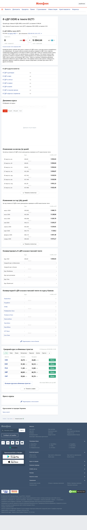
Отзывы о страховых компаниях (56, 483)
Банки (32, 9)
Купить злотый (70, 457)
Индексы (75, 9)
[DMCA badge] (77, 491)
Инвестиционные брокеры (73, 431)
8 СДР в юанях (7, 86)
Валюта (8, 9)
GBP (6, 372)
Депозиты (16, 9)
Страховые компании (72, 485)
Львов (16, 353)
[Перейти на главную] (43, 3)
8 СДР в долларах (8, 72)
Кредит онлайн (52, 434)
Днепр (38, 353)
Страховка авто (33, 485)
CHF (6, 376)
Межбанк (31, 433)
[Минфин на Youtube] (22, 442)
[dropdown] (49, 353)
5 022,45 (53, 187)
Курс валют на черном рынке (74, 455)
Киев (11, 353)
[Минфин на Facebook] (3, 442)
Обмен (52, 360)
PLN (6, 368)
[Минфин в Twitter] (12, 442)
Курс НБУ (31, 431)
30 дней (10, 110)
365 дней (15, 110)
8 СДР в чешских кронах (10, 90)
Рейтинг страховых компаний (74, 483)
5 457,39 (53, 235)
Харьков (31, 353)
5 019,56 (53, 179)
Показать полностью (30, 192)
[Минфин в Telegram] (8, 442)
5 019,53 (53, 175)
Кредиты (25, 9)
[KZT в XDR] (30, 40)
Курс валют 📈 (10, 418)
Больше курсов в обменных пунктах (17, 383)
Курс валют (32, 429)
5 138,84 (53, 214)
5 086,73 (53, 210)
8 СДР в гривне (7, 83)
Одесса (44, 353)
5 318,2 (54, 230)
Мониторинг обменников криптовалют (38, 436)
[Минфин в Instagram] (17, 442)
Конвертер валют (33, 434)
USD (6, 360)
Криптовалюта (64, 9)
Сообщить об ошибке (9, 435)
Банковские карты (52, 431)
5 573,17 (53, 239)
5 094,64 (53, 159)
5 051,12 (53, 183)
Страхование (41, 9)
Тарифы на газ (70, 433)
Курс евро (69, 429)
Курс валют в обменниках (54, 455)
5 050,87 (53, 171)
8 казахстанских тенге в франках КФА (12, 46)
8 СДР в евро (7, 76)
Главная (4, 418)
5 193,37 (53, 222)
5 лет (20, 110)
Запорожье (24, 353)
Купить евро (51, 457)
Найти (22, 430)
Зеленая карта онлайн (34, 483)
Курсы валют (6, 412)
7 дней (5, 110)
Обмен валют (32, 455)
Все (7, 353)
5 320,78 (53, 218)
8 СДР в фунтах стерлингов (11, 93)
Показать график (30, 388)
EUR (6, 364)
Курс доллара (51, 429)
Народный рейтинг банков (73, 434)
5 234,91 (53, 226)
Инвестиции (52, 9)
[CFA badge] (23, 491)
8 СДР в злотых (8, 79)
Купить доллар (33, 457)
